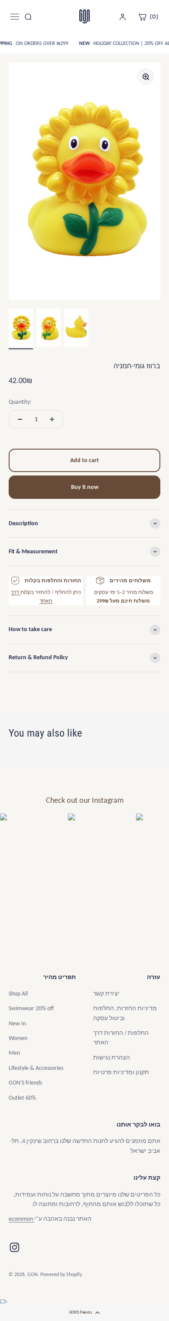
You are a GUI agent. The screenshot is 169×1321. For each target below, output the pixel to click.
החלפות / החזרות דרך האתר (121, 1037)
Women (18, 1038)
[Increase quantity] (52, 419)
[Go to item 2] (48, 329)
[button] (84, 1312)
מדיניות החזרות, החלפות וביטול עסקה (125, 1013)
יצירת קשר (106, 993)
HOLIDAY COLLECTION (115, 43)
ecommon (21, 1218)
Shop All (18, 993)
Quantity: (20, 401)
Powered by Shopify (61, 1274)
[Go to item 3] (76, 329)
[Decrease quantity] (20, 419)
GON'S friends (25, 1082)
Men (14, 1052)
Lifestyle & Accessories (36, 1068)
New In (17, 1023)
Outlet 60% (22, 1097)
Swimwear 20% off (31, 1008)
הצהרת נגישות (111, 1057)
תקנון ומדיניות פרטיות (121, 1072)
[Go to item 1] (21, 329)
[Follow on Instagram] (14, 1247)
